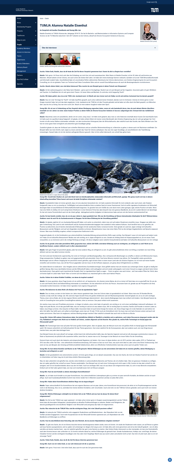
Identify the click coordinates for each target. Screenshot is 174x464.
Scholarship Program (24, 27)
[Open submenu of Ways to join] (36, 40)
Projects (20, 31)
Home (19, 18)
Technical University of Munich (24, 10)
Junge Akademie (20, 9)
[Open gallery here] (99, 164)
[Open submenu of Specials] (36, 84)
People (19, 45)
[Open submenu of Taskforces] (36, 35)
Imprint (26, 459)
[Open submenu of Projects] (36, 31)
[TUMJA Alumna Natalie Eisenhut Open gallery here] (149, 31)
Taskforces (21, 35)
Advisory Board (22, 67)
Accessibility (35, 459)
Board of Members (23, 63)
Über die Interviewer (49, 48)
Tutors (19, 56)
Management (21, 71)
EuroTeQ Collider (22, 79)
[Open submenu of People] (36, 44)
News (19, 23)
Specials (20, 84)
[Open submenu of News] (36, 22)
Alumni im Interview (23, 52)
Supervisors (21, 60)
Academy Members (23, 48)
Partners (20, 75)
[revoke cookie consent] (170, 460)
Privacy (18, 459)
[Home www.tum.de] (154, 10)
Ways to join (21, 40)
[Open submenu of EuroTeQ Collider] (36, 79)
